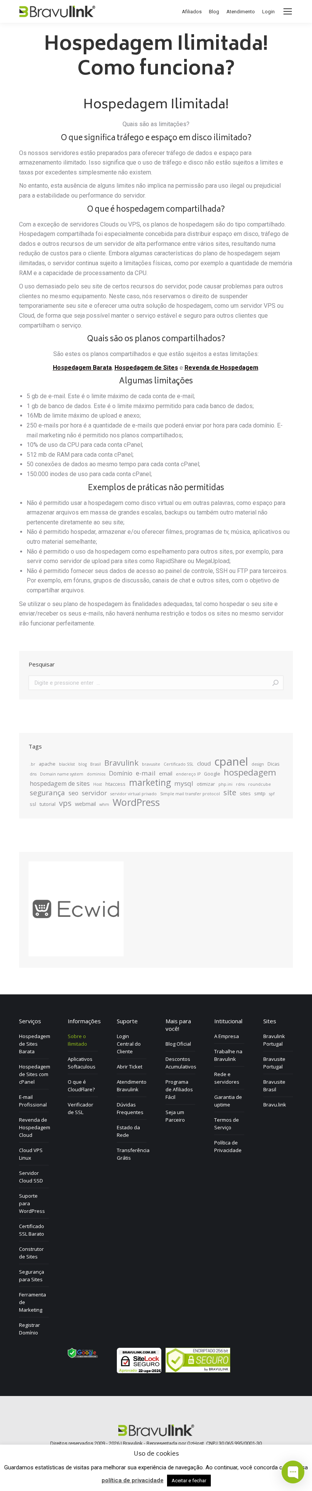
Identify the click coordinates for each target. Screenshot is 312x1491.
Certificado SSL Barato (31, 1230)
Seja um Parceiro (175, 1116)
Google (212, 773)
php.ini (225, 784)
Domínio (120, 773)
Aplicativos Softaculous (82, 1063)
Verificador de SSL (80, 1108)
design (258, 764)
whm (104, 804)
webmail (85, 803)
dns (33, 774)
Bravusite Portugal (274, 1063)
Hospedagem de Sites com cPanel (34, 1074)
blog (82, 764)
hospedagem (250, 772)
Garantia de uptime (228, 1101)
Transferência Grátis (133, 1154)
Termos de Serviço (226, 1123)
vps (65, 803)
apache (47, 763)
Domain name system (61, 774)
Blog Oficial (178, 1043)
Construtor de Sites (31, 1253)
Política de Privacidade (228, 1146)
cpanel (231, 761)
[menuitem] (192, 11)
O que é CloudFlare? (81, 1085)
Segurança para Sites (31, 1275)
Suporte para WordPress (32, 1203)
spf (272, 793)
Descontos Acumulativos (181, 1063)
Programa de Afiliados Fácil (179, 1089)
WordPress (136, 802)
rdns (240, 784)
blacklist (67, 764)
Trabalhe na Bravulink (228, 1055)
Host (97, 784)
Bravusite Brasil (274, 1085)
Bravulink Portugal (274, 1040)
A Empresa (226, 1036)
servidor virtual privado (133, 793)
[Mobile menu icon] (287, 11)
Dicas (273, 763)
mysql (183, 783)
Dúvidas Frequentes (130, 1108)
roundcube (259, 784)
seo (73, 793)
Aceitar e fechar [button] (189, 1480)
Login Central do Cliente (129, 1044)
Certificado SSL (179, 764)
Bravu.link (274, 1104)
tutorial (48, 804)
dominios (96, 774)
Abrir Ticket (129, 1066)
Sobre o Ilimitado (77, 1040)
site (229, 792)
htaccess (115, 783)
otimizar (206, 783)
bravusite (151, 764)
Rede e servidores (226, 1078)
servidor (94, 793)
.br (32, 764)
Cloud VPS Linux (31, 1154)
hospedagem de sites (60, 783)
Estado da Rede (128, 1131)
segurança (47, 792)
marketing (150, 782)
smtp (260, 793)
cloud (204, 763)
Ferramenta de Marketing (32, 1302)
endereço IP (188, 774)
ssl (33, 804)
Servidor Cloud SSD (31, 1177)
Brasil (95, 764)
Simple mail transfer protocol (190, 793)
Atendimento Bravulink (131, 1085)
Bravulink (121, 762)
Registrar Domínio (29, 1329)
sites (245, 793)
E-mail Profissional (33, 1101)
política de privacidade (133, 1480)
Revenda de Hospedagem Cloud (34, 1127)
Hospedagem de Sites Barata (34, 1044)
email (165, 773)
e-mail (146, 773)
